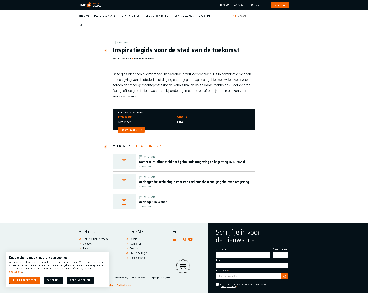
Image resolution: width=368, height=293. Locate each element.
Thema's (84, 16)
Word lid (280, 5)
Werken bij (135, 243)
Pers (85, 248)
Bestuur (134, 248)
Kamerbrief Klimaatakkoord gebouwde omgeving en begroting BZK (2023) (192, 162)
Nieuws (225, 5)
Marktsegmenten (105, 16)
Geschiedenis (137, 257)
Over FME (205, 16)
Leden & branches (156, 16)
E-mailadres (222, 270)
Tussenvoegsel (280, 249)
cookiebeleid (15, 271)
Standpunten (131, 16)
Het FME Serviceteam (95, 238)
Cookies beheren (124, 285)
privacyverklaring (228, 286)
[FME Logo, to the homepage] (91, 5)
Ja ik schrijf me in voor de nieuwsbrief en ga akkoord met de (247, 285)
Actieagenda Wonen (153, 202)
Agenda (239, 5)
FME (81, 25)
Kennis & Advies (183, 16)
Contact (87, 243)
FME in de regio (138, 253)
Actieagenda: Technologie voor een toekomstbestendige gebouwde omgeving (194, 182)
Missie (133, 238)
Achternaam (222, 260)
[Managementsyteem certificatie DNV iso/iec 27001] (183, 267)
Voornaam (221, 249)
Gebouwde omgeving (144, 58)
